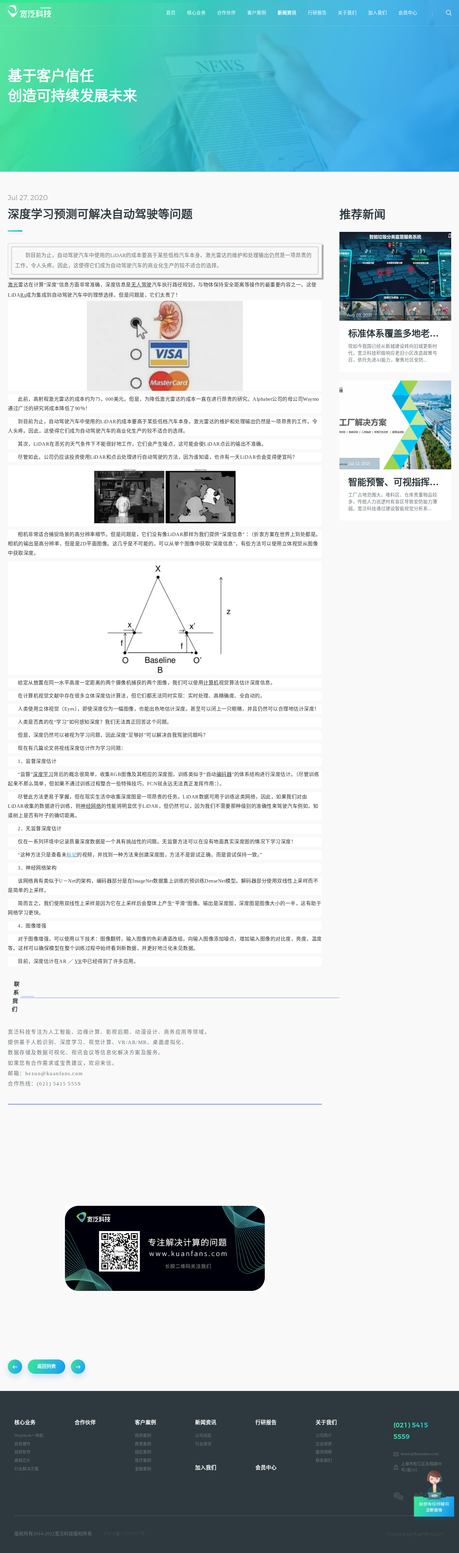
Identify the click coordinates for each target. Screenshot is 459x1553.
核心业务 (196, 12)
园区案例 (143, 1452)
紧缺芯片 (22, 1460)
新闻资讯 (287, 12)
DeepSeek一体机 (28, 1435)
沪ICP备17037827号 (124, 1533)
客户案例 (256, 12)
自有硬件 (22, 1444)
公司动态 (203, 1435)
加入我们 (377, 12)
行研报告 (317, 12)
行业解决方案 (26, 1469)
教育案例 (143, 1444)
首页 (170, 12)
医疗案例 (143, 1460)
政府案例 (143, 1435)
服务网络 (324, 1452)
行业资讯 (203, 1444)
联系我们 (324, 1460)
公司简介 (324, 1435)
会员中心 (407, 12)
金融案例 (143, 1469)
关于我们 (347, 12)
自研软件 (22, 1452)
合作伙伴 (226, 12)
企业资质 (324, 1444)
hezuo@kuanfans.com (419, 1454)
